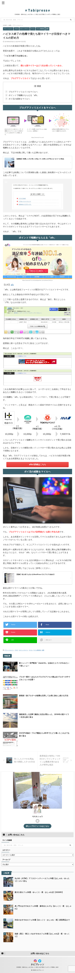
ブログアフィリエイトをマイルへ (23, 92)
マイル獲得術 (37, 650)
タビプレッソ (37, 964)
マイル (31, 650)
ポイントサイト (23, 650)
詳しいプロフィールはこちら (37, 826)
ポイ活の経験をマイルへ (19, 99)
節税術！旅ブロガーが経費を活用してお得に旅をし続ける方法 (43, 696)
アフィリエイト (9, 650)
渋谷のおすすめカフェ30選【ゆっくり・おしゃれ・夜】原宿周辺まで (42, 920)
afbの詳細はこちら (37, 464)
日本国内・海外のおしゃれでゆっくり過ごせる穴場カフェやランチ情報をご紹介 (37, 967)
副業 (43, 650)
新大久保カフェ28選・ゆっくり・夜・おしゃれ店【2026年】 (39, 892)
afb (12, 284)
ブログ (16, 650)
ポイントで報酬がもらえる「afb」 (24, 95)
